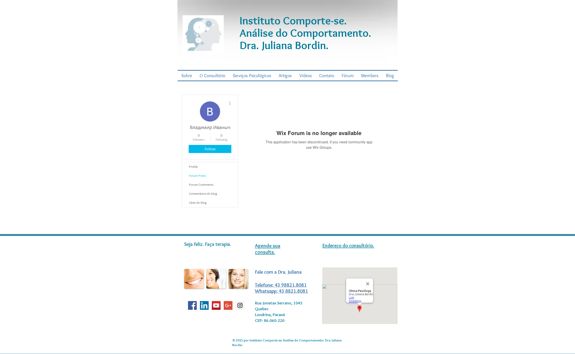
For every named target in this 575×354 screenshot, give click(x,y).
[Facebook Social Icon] (192, 305)
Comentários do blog (203, 194)
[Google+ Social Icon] (228, 305)
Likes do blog (197, 203)
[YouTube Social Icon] (216, 305)
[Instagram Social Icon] (240, 305)
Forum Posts (197, 176)
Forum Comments (201, 185)
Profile (193, 167)
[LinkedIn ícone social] (204, 305)
